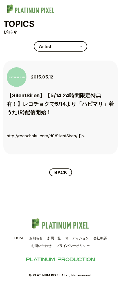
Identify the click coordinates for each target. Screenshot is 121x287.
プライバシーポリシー (73, 246)
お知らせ (36, 238)
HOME (19, 238)
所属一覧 (54, 238)
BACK (60, 172)
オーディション (77, 238)
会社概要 (100, 238)
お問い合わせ (41, 246)
